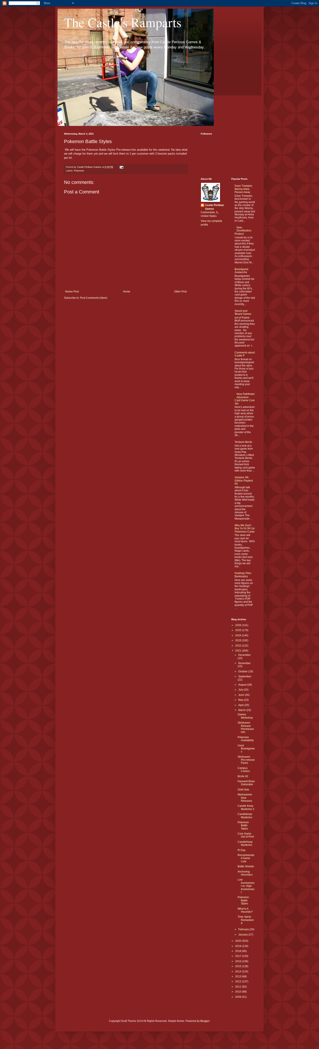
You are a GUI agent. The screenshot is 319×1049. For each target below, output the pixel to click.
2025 (238, 630)
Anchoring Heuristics (245, 873)
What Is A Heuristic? (245, 910)
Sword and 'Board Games (243, 312)
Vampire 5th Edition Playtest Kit (244, 480)
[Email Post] (121, 167)
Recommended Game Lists (246, 858)
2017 (238, 956)
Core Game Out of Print (246, 835)
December (244, 654)
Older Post (180, 291)
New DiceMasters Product (243, 230)
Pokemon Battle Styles (243, 825)
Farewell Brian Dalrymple (246, 783)
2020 (238, 940)
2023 (238, 640)
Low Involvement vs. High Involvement (246, 886)
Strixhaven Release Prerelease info (246, 727)
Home (126, 291)
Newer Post (72, 291)
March (242, 710)
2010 (238, 991)
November (244, 663)
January (243, 934)
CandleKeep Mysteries (245, 843)
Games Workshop (245, 716)
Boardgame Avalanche (241, 271)
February (244, 929)
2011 (238, 986)
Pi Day (241, 850)
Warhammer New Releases (245, 797)
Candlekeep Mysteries (245, 816)
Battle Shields (246, 866)
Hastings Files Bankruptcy (243, 575)
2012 (238, 981)
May (241, 699)
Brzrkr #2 (243, 776)
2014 (238, 971)
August (242, 684)
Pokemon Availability (246, 739)
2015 (238, 966)
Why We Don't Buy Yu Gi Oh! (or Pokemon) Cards (245, 528)
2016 (238, 961)
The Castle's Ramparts (122, 22)
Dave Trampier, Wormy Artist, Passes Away (244, 189)
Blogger (204, 1021)
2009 (238, 996)
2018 (238, 951)
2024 (238, 635)
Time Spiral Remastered (246, 920)
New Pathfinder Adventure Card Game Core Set (245, 399)
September (244, 676)
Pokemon (79, 170)
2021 (238, 650)
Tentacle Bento (243, 442)
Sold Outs (243, 789)
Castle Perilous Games (214, 207)
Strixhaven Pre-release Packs (246, 760)
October (243, 671)
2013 (238, 976)
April (241, 705)
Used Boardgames (246, 748)
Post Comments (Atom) (93, 297)
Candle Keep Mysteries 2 (246, 807)
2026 (238, 625)
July (241, 689)
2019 (238, 946)
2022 (238, 645)
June (241, 694)
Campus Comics (244, 770)
